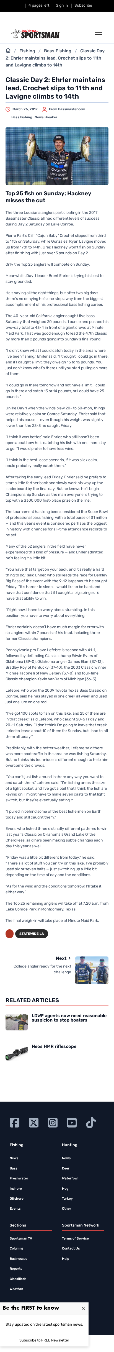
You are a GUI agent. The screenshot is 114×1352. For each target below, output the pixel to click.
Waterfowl (70, 1178)
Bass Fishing (57, 51)
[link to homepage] (35, 34)
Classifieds (18, 1279)
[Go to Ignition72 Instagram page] (53, 1122)
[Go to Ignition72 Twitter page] (33, 1122)
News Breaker (46, 117)
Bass (13, 1168)
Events (15, 1208)
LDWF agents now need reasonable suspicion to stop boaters (69, 1018)
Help (65, 1259)
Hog (65, 1189)
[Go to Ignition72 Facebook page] (14, 1122)
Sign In (62, 6)
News (14, 1158)
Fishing (27, 51)
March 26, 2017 (25, 109)
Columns (16, 1248)
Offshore (17, 1198)
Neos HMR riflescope (54, 1047)
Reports (16, 1269)
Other (66, 1208)
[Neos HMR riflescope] (17, 1053)
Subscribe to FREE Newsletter (44, 1340)
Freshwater (19, 1178)
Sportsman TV (21, 1238)
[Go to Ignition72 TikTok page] (91, 1122)
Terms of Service (75, 1238)
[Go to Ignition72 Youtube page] (72, 1122)
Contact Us (71, 1248)
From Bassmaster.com (67, 109)
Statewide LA (31, 934)
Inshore (16, 1189)
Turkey (67, 1198)
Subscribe (83, 6)
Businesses (18, 1259)
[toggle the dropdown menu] (98, 34)
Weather (16, 1289)
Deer (65, 1168)
